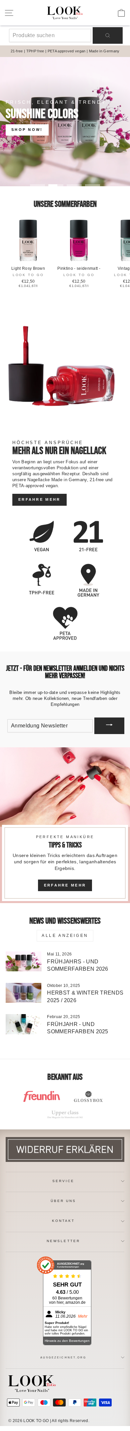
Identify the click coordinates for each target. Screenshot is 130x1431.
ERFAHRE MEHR (65, 885)
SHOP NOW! (27, 130)
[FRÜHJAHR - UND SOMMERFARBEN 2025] (23, 1024)
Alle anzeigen (65, 935)
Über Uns (63, 1201)
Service (63, 1181)
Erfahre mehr (39, 499)
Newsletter (63, 1241)
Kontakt (63, 1221)
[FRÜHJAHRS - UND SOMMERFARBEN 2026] (23, 961)
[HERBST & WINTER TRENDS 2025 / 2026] (23, 993)
